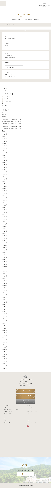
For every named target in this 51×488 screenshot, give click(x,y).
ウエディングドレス (31, 405)
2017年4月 (4, 320)
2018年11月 (4, 287)
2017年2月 (4, 323)
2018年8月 (4, 292)
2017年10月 (4, 309)
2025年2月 (4, 160)
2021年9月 (4, 228)
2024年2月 (4, 181)
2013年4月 (4, 363)
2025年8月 (4, 150)
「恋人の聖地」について (32, 411)
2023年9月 (4, 190)
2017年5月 (4, 318)
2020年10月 (4, 247)
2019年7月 (4, 273)
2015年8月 (4, 354)
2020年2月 (4, 261)
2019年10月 (4, 268)
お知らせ (29, 413)
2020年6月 (4, 254)
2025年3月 (4, 159)
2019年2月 (4, 282)
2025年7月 (4, 152)
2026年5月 (4, 136)
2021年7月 (4, 231)
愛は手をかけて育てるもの (6, 118)
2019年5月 (4, 276)
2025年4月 (4, 157)
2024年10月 (4, 167)
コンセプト (6, 405)
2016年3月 (4, 342)
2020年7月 (4, 252)
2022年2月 (4, 221)
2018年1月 (4, 304)
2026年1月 (4, 141)
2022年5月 (4, 216)
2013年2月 (4, 366)
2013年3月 (4, 365)
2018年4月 (4, 299)
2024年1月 (4, 183)
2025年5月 (4, 155)
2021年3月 (4, 238)
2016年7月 (4, 335)
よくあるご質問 (30, 407)
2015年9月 (4, 353)
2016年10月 (4, 330)
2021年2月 (4, 240)
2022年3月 (4, 219)
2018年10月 (4, 288)
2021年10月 (4, 226)
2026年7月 (4, 134)
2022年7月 (4, 212)
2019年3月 (4, 280)
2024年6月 (4, 174)
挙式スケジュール (30, 420)
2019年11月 (4, 266)
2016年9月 (4, 332)
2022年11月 (4, 205)
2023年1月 (4, 204)
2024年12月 (4, 164)
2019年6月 (4, 275)
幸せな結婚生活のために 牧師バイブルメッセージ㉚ (11, 121)
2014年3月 (4, 356)
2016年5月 (4, 339)
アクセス (29, 415)
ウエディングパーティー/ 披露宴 (11, 409)
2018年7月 (4, 294)
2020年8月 (4, 250)
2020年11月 (4, 245)
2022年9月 (4, 209)
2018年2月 (4, 302)
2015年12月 (4, 347)
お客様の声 (6, 415)
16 (2, 100)
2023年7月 (4, 193)
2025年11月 (4, 145)
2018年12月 (4, 285)
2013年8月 (4, 361)
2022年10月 (4, 207)
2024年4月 (4, 178)
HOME (24, 426)
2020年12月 (4, 243)
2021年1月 (4, 242)
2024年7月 (4, 172)
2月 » (6, 105)
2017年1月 (4, 325)
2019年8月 (4, 271)
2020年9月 (4, 249)
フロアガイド (30, 418)
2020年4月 (4, 257)
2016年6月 (4, 337)
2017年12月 (4, 306)
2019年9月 (4, 269)
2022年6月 (4, 214)
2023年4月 (4, 198)
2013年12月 (4, 358)
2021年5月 (4, 235)
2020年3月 (4, 259)
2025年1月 (4, 162)
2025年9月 (4, 148)
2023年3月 (4, 200)
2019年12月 (4, 264)
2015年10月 (4, 351)
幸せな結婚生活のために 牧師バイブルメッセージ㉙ (11, 123)
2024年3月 (4, 179)
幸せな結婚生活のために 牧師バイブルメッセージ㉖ (11, 128)
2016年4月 (4, 340)
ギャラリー (6, 418)
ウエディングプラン (8, 413)
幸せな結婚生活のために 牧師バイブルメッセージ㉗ (11, 126)
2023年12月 (4, 185)
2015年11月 (4, 349)
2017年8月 (4, 313)
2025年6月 (4, 153)
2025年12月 (4, 143)
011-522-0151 (26, 381)
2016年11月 (4, 328)
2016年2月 (4, 344)
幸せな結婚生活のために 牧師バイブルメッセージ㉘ (11, 124)
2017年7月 (4, 314)
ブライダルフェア (8, 411)
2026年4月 (4, 138)
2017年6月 (4, 316)
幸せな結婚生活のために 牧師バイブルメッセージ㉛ (11, 119)
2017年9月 (4, 311)
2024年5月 (4, 176)
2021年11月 (4, 224)
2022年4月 (4, 217)
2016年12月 (4, 327)
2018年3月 (4, 301)
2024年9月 (4, 169)
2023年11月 (4, 186)
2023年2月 (4, 202)
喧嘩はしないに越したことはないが (8, 112)
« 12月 (3, 105)
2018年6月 (4, 295)
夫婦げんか (4, 114)
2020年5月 (4, 256)
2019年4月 (4, 278)
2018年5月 (4, 297)
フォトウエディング (8, 420)
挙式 (5, 407)
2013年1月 (4, 368)
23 (2, 101)
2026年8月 (4, 133)
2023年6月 (4, 195)
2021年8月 (4, 230)
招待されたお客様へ (31, 409)
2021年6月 (4, 233)
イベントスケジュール (31, 422)
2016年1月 (4, 346)
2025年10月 (4, 146)
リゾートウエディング (9, 422)
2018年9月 (4, 290)
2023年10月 (4, 188)
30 (2, 103)
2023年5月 (4, 197)
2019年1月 (4, 283)
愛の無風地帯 (4, 116)
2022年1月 (4, 223)
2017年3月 (4, 321)
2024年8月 (4, 171)
